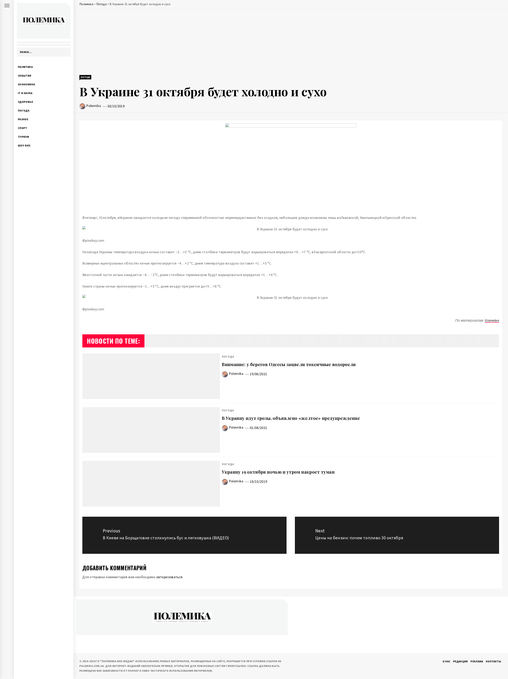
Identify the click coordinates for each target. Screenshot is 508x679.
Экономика (26, 84)
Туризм (23, 136)
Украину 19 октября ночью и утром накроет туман (278, 472)
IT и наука (25, 93)
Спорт (22, 128)
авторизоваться (169, 577)
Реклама (476, 661)
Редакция (460, 661)
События (24, 75)
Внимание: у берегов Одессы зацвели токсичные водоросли (289, 364)
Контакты (493, 661)
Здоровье (25, 102)
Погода (23, 110)
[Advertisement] (291, 42)
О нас (446, 661)
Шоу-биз (24, 145)
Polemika (93, 105)
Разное (23, 119)
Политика (25, 67)
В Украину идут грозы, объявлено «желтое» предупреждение (291, 418)
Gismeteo (492, 320)
